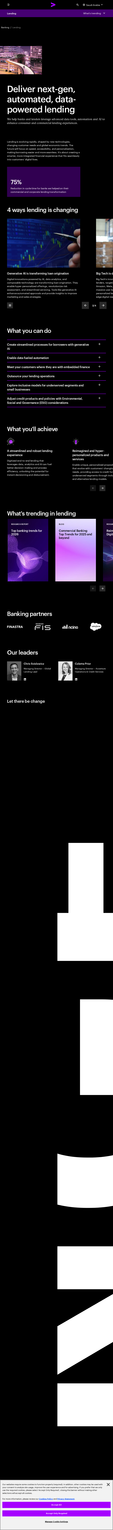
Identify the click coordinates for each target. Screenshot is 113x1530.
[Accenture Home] (53, 4)
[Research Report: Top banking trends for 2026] (28, 550)
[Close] (108, 1484)
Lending (11, 13)
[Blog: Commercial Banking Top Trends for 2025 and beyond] (75, 550)
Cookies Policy (46, 1499)
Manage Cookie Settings (56, 1522)
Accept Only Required (56, 1513)
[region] (56, 1505)
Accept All (56, 1505)
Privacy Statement (65, 1499)
